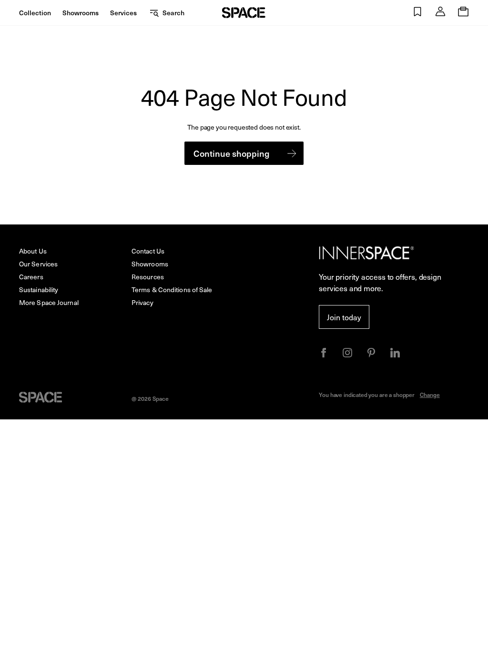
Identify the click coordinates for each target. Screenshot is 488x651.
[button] (417, 13)
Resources (148, 277)
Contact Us (148, 251)
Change (430, 394)
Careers (31, 277)
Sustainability (38, 290)
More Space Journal (49, 302)
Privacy (142, 302)
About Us (33, 251)
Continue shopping (231, 153)
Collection (35, 13)
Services (123, 13)
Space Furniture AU (243, 12)
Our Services (38, 264)
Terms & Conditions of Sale (172, 290)
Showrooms (80, 13)
